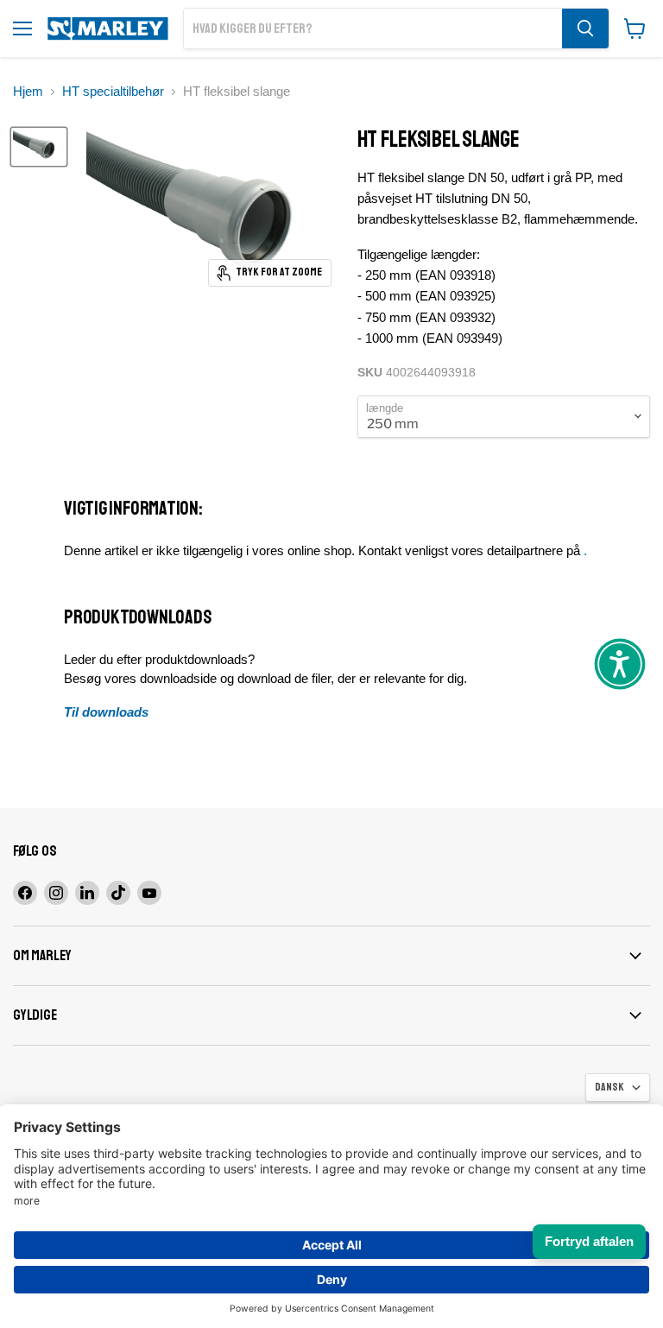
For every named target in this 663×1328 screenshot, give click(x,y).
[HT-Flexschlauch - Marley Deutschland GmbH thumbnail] (38, 147)
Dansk (609, 1087)
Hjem (28, 91)
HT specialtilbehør (113, 91)
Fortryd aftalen (589, 1241)
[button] (620, 664)
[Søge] (585, 28)
